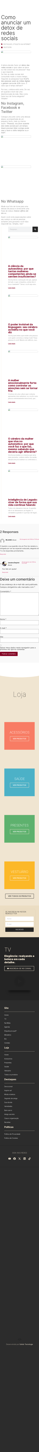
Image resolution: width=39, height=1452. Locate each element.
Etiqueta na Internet (22, 44)
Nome (3, 619)
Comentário (5, 591)
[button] (19, 981)
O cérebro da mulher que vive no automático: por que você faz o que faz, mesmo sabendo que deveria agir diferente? (22, 445)
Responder (3, 554)
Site (1, 637)
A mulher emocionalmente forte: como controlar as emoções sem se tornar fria (23, 385)
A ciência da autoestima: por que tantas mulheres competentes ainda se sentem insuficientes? (22, 271)
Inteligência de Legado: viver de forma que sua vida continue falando (23, 502)
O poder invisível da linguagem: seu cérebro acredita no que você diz (22, 328)
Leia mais (11, 288)
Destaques (7, 44)
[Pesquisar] (35, 229)
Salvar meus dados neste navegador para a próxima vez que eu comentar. (18, 648)
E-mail (3, 628)
